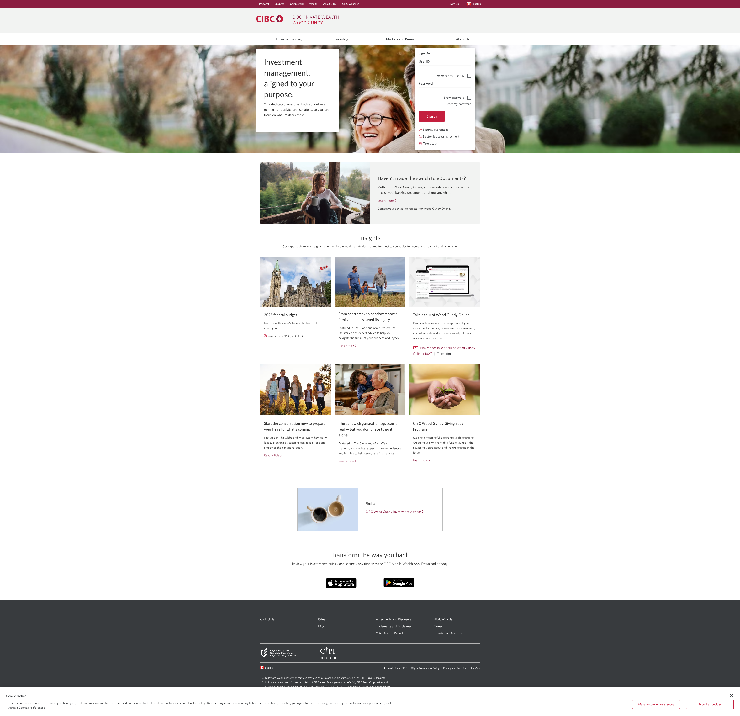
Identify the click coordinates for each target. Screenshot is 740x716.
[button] (455, 4)
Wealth (313, 5)
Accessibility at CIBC (395, 669)
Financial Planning (289, 39)
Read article (346, 345)
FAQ (321, 626)
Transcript (444, 354)
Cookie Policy (196, 703)
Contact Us (267, 619)
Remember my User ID (449, 75)
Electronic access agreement (441, 136)
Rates (321, 619)
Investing (341, 39)
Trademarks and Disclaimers (394, 626)
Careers (439, 626)
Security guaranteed (436, 129)
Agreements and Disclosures (394, 619)
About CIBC (329, 5)
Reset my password (458, 104)
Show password (454, 97)
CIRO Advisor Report (389, 633)
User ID (424, 61)
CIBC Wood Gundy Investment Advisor (393, 512)
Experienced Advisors (448, 633)
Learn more (386, 201)
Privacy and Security (454, 669)
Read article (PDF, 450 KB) (285, 336)
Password (426, 83)
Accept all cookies (710, 704)
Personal (264, 5)
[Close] (731, 695)
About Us (462, 39)
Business (279, 5)
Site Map (475, 668)
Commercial (297, 5)
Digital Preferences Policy (425, 669)
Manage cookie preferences (656, 704)
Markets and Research (402, 39)
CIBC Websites (350, 5)
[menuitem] (455, 4)
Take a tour (430, 143)
